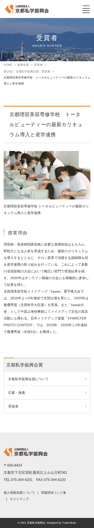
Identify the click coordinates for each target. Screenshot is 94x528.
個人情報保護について (19, 492)
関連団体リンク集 (53, 492)
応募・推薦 (16, 393)
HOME (8, 64)
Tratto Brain (69, 522)
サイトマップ (19, 499)
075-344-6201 (22, 480)
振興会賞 (23, 64)
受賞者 (38, 64)
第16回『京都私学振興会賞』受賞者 (27, 71)
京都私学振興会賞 (24, 364)
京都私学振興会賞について (28, 379)
